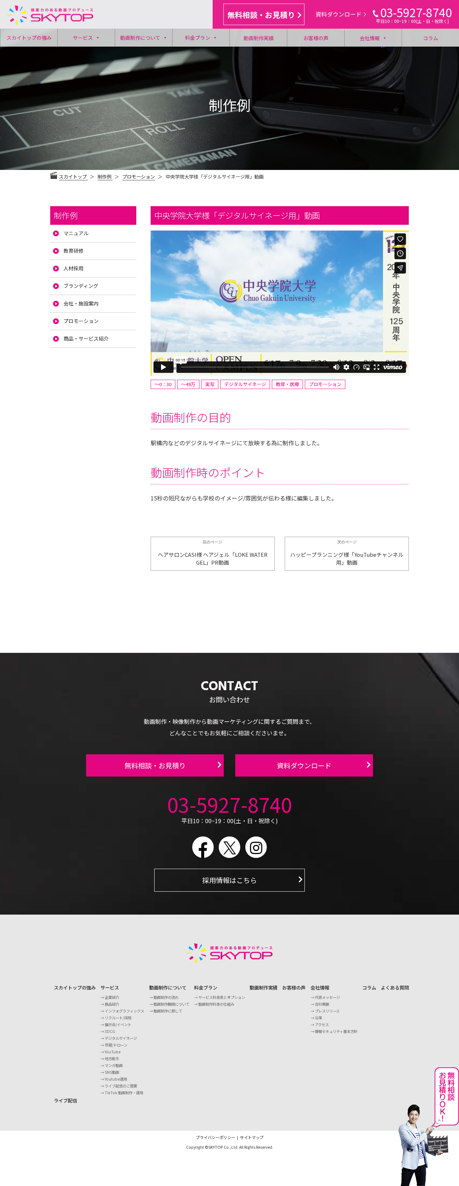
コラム (430, 38)
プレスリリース (327, 1011)
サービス (83, 37)
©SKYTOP (214, 1147)
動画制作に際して (167, 1011)
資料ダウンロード (338, 14)
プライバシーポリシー (215, 1137)
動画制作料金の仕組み (216, 1004)
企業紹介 (112, 997)
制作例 (65, 215)
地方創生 (112, 1058)
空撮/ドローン (116, 1045)
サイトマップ (252, 1137)
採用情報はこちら (229, 880)
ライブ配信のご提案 (121, 1085)
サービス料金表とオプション (221, 997)
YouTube (112, 1051)
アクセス (322, 1024)
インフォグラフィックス (124, 1011)
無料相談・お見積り (261, 14)
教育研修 (73, 250)
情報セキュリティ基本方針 (336, 1031)
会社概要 (322, 1004)
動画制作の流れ (166, 997)
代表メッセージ (327, 997)
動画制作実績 (258, 38)
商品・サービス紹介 (86, 338)
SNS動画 (112, 1072)
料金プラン (197, 37)
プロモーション (138, 176)
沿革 (318, 1017)
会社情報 (370, 38)
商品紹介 (112, 1004)
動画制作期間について (171, 1004)
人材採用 (73, 268)
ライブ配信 (65, 1100)
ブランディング (80, 285)
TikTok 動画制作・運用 (124, 1092)
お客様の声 (315, 38)
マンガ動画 (114, 1065)
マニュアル (76, 233)
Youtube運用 (116, 1079)
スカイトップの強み (29, 37)
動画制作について (140, 37)
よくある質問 (395, 987)
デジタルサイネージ (121, 1038)
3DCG (110, 1031)
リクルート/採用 (118, 1017)
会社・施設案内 (81, 303)
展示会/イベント (118, 1024)
